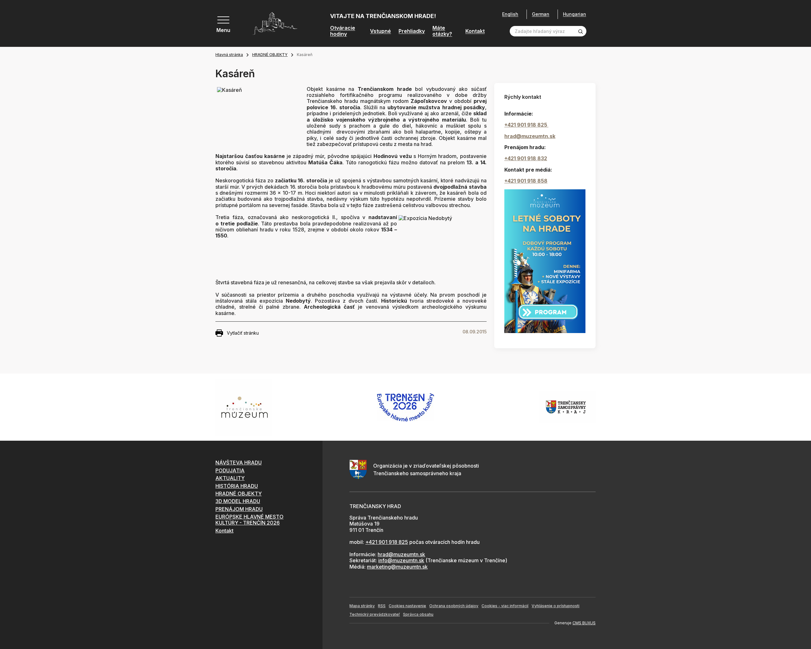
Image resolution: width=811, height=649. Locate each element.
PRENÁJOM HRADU (239, 509)
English (510, 14)
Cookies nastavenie (407, 605)
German (540, 14)
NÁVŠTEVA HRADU (238, 462)
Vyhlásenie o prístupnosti (555, 605)
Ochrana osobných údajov (453, 605)
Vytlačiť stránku (243, 333)
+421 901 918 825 (526, 125)
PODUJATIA (230, 470)
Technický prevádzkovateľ (374, 614)
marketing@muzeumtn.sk (397, 567)
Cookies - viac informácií (505, 605)
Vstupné (380, 31)
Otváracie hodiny (342, 31)
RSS (382, 605)
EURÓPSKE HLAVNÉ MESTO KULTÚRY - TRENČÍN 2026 (249, 520)
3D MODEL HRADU (237, 501)
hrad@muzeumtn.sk (529, 136)
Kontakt (475, 31)
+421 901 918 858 (525, 181)
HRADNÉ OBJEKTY (270, 54)
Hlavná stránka (229, 54)
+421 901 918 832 (525, 158)
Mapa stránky (362, 605)
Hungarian (574, 14)
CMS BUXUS (584, 623)
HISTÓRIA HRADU (236, 486)
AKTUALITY (230, 478)
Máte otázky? (442, 31)
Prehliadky (412, 31)
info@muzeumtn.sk (401, 560)
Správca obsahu (418, 614)
